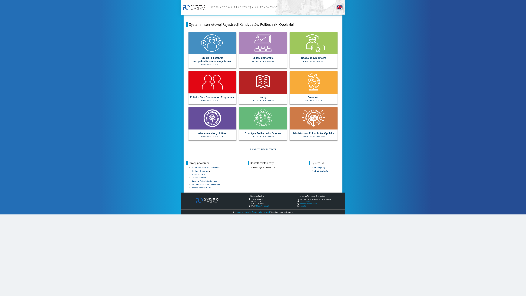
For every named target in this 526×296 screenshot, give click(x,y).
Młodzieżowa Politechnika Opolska (206, 184)
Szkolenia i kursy (198, 174)
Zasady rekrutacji (263, 149)
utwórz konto (322, 171)
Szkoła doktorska (199, 177)
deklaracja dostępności (309, 204)
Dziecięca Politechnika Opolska (204, 181)
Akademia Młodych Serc (201, 187)
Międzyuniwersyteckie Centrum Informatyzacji (252, 212)
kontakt (303, 206)
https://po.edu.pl (262, 206)
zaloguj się (320, 167)
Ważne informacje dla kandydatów (206, 167)
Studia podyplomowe (200, 171)
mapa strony (305, 201)
